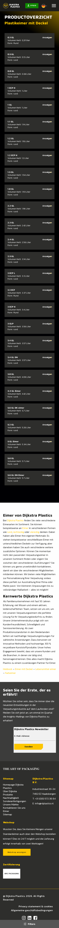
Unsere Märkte (11, 804)
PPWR (33, 5)
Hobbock (7, 669)
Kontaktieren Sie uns (14, 808)
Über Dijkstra (10, 791)
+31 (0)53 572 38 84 (45, 798)
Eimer (25, 528)
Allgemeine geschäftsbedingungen (32, 910)
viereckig (34, 532)
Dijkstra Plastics (15, 520)
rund (9, 532)
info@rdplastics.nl (44, 803)
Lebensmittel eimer (45, 669)
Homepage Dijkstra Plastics (13, 786)
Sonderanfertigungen (14, 801)
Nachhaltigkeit (11, 798)
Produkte (8, 794)
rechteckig (18, 532)
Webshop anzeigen (16, 852)
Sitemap (7, 814)
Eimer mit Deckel (24, 669)
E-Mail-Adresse (21, 736)
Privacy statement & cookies (36, 906)
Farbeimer (10, 673)
